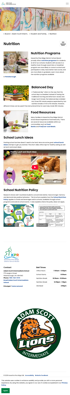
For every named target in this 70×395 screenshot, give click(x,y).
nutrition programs (49, 60)
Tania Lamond (17, 286)
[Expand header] (67, 3)
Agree (5, 391)
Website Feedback (41, 375)
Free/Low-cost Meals (47, 127)
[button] (19, 215)
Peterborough (10, 77)
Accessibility (29, 375)
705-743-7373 (14, 278)
